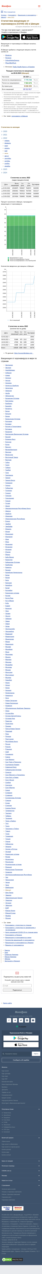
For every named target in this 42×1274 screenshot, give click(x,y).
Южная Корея (10, 910)
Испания (8, 549)
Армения (8, 391)
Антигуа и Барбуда (12, 385)
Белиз (7, 411)
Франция (8, 867)
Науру (7, 683)
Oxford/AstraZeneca (12, 60)
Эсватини (8, 900)
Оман (7, 711)
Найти (36, 1054)
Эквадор (8, 895)
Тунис (7, 834)
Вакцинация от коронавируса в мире (18, 937)
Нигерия (8, 690)
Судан (7, 803)
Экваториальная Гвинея (13, 898)
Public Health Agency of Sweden (24, 67)
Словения (8, 795)
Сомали (8, 800)
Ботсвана (8, 429)
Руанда (8, 747)
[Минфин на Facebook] (9, 1020)
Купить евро (5, 1152)
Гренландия (9, 498)
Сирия (7, 790)
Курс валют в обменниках (10, 1144)
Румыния (8, 749)
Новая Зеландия (11, 700)
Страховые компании (8, 1200)
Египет (7, 521)
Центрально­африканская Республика (18, 875)
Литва (7, 626)
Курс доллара (6, 1073)
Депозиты (5, 1089)
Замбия (8, 524)
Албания (8, 373)
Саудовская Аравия (12, 764)
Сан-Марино (9, 759)
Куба (7, 603)
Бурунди (8, 442)
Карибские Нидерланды (13, 572)
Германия (8, 483)
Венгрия (8, 452)
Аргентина (9, 388)
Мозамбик (8, 665)
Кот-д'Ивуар (9, 601)
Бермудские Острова (12, 419)
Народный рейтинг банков (10, 1100)
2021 (5, 135)
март (6, 146)
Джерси (8, 511)
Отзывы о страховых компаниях (12, 1192)
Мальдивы (9, 654)
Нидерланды (9, 693)
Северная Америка (11, 954)
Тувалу (7, 831)
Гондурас (8, 490)
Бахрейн (8, 406)
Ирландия (8, 544)
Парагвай (8, 731)
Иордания (8, 537)
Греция (7, 501)
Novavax (8, 58)
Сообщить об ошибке (21, 1060)
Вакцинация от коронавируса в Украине (19, 942)
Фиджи (7, 857)
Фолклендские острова (13, 864)
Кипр (7, 580)
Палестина (9, 723)
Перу (7, 734)
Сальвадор (9, 754)
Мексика (8, 662)
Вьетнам (8, 460)
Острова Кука (10, 718)
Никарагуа (9, 695)
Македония (9, 644)
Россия (7, 744)
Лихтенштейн (10, 629)
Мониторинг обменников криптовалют (13, 1103)
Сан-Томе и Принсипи (13, 762)
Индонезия (9, 534)
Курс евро (5, 1076)
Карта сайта (7, 1003)
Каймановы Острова (12, 562)
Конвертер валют (7, 1095)
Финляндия (9, 862)
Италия (8, 552)
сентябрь (8, 158)
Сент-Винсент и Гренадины (15, 775)
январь (7, 140)
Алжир (7, 375)
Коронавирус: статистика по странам (18, 925)
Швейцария (9, 887)
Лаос (7, 611)
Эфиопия (8, 905)
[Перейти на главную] (6, 6)
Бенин (7, 416)
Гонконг (8, 493)
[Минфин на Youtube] (33, 1020)
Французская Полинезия (14, 869)
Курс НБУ (4, 1079)
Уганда (7, 841)
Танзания (8, 818)
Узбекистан (9, 844)
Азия (6, 952)
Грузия (7, 503)
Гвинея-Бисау (10, 480)
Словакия (8, 793)
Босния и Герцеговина (13, 426)
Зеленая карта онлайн (9, 1189)
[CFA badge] (29, 1208)
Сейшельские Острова (13, 770)
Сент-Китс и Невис (12, 777)
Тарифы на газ (6, 1092)
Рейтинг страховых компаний (11, 1194)
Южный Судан (10, 913)
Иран (7, 542)
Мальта (8, 657)
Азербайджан (10, 370)
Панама (8, 726)
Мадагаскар (9, 639)
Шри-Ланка (9, 892)
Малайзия (8, 649)
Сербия (8, 782)
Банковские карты (7, 1081)
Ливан (7, 621)
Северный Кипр (10, 767)
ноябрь (7, 163)
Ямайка (8, 916)
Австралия (9, 365)
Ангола (7, 380)
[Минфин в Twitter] (21, 1020)
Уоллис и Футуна (11, 849)
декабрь (7, 166)
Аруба (7, 393)
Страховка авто (6, 1197)
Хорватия (8, 872)
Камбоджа (9, 565)
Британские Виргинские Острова (16, 434)
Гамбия (8, 470)
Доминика (8, 516)
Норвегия (8, 706)
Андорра (8, 383)
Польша (8, 736)
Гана (7, 472)
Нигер (7, 688)
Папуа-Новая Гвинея (12, 729)
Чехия (7, 882)
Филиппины (9, 859)
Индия (7, 531)
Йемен (7, 554)
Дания (7, 506)
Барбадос (8, 403)
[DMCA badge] (21, 1259)
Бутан (7, 444)
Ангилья (8, 378)
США (7, 752)
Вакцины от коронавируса (14, 945)
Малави (8, 647)
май (6, 151)
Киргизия (8, 583)
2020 (5, 131)
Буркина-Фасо (10, 439)
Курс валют (5, 1071)
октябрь (7, 161)
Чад (6, 877)
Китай (7, 588)
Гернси (7, 485)
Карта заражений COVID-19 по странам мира (21, 932)
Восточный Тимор (11, 457)
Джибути (8, 514)
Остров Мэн (9, 713)
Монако (8, 670)
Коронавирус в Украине (13, 935)
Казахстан (8, 560)
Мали (7, 652)
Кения (7, 577)
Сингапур (8, 785)
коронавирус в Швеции (20, 116)
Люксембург (9, 631)
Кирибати (8, 585)
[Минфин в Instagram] (27, 1020)
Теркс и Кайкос (10, 821)
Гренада (8, 495)
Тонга (7, 826)
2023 (5, 169)
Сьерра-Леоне (10, 808)
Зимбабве (8, 526)
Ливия (7, 624)
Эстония (8, 903)
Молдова (8, 667)
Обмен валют (6, 1141)
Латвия (7, 613)
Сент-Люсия (9, 780)
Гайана (7, 467)
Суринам (8, 805)
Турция (7, 839)
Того (7, 823)
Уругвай (8, 852)
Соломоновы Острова (13, 798)
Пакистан (8, 721)
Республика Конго (11, 741)
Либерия (8, 618)
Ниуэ (7, 698)
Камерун (8, 567)
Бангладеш (9, 401)
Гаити (7, 465)
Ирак (7, 539)
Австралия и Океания (12, 961)
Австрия (8, 368)
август (7, 156)
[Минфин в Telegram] (15, 1020)
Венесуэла (9, 455)
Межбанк (4, 1087)
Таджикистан (9, 810)
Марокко (8, 659)
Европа (7, 950)
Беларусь (8, 408)
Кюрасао (8, 608)
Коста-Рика (9, 598)
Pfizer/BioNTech (10, 63)
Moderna (8, 55)
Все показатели (9, 12)
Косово (7, 595)
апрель (7, 148)
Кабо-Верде (9, 557)
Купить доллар (6, 1149)
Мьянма (8, 677)
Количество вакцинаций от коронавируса (19, 940)
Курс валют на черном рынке (11, 1147)
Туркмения (9, 836)
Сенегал (8, 772)
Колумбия (8, 590)
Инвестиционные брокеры (10, 1084)
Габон (7, 462)
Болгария (8, 421)
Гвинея (7, 478)
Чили (7, 885)
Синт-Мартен (10, 787)
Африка (7, 959)
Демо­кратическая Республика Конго (18, 508)
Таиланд (8, 813)
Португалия (9, 739)
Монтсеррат (9, 675)
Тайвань (8, 816)
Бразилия (8, 432)
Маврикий (8, 634)
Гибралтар (9, 488)
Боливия (8, 424)
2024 (5, 173)
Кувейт (7, 606)
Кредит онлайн (6, 1098)
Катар (7, 575)
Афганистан (9, 396)
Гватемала (9, 475)
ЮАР (7, 908)
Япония (8, 918)
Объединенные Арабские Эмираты (17, 708)
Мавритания (9, 636)
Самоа (7, 757)
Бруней (8, 437)
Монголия (8, 672)
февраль (8, 143)
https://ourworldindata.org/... (23, 353)
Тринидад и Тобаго (12, 829)
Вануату (8, 447)
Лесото (7, 616)
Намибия (8, 680)
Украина (8, 846)
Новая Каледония (11, 703)
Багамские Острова (12, 398)
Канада (8, 570)
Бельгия (8, 414)
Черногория (9, 880)
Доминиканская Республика (15, 519)
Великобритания (11, 449)
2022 (5, 138)
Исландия (8, 547)
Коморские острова (12, 593)
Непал (7, 685)
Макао (7, 641)
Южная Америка (10, 957)
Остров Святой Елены (13, 716)
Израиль (8, 529)
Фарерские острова (12, 854)
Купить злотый (6, 1155)
